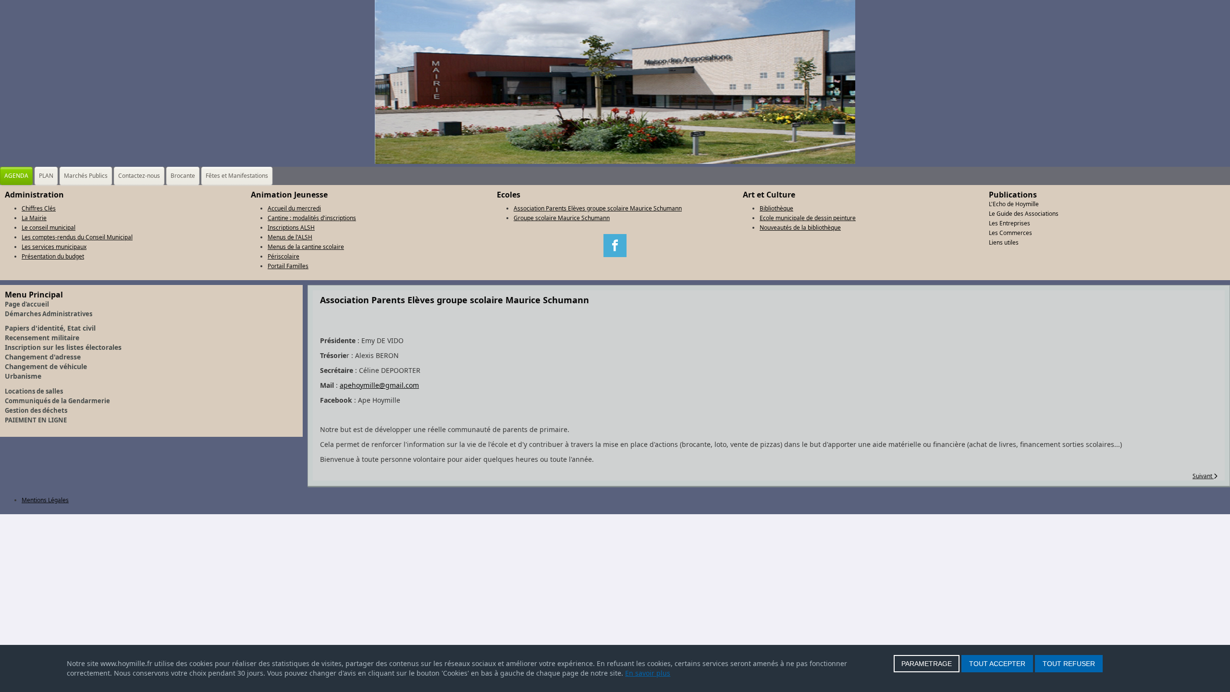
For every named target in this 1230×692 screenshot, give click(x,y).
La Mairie (34, 218)
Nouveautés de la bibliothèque (800, 227)
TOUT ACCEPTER (997, 663)
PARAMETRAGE (926, 663)
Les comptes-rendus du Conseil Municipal (77, 237)
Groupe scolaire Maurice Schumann (562, 218)
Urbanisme (23, 376)
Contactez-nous (139, 176)
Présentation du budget (53, 256)
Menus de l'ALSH (290, 237)
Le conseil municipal (48, 227)
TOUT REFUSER (1069, 663)
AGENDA (16, 176)
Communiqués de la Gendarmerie (57, 400)
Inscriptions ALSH (291, 227)
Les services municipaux (54, 247)
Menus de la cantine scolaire (306, 247)
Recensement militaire (42, 337)
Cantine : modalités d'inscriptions (312, 218)
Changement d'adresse (43, 356)
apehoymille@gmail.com (379, 385)
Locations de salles (34, 391)
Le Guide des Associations (1023, 214)
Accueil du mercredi (294, 208)
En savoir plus (647, 673)
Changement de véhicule (46, 366)
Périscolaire (283, 256)
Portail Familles (288, 266)
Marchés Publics (86, 176)
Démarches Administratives (48, 313)
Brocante (183, 176)
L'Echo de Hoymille (1014, 204)
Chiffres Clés (39, 208)
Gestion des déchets (36, 410)
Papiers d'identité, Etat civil (50, 328)
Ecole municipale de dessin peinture (808, 218)
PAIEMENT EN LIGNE (36, 420)
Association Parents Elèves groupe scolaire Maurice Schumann (598, 208)
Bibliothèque (776, 208)
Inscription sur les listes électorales (63, 347)
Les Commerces (1010, 233)
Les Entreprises (1009, 223)
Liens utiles (1004, 242)
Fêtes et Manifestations (237, 176)
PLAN (46, 176)
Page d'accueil (27, 304)
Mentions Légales (45, 500)
